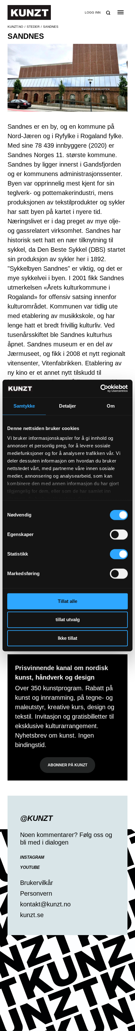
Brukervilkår (36, 882)
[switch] (119, 534)
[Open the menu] (120, 12)
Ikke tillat (67, 638)
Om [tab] (111, 406)
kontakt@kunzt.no (45, 904)
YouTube (30, 867)
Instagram (32, 857)
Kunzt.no (15, 26)
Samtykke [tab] (24, 406)
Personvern (36, 893)
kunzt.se (32, 914)
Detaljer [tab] (67, 406)
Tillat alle (67, 601)
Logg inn (92, 12)
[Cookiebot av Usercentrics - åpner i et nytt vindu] (100, 388)
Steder (33, 26)
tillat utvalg (68, 619)
